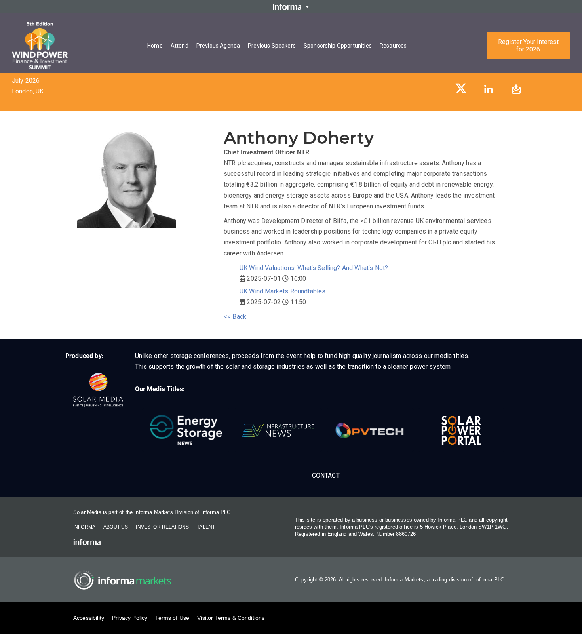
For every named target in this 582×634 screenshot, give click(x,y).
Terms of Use (172, 618)
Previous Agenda (218, 45)
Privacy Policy (129, 618)
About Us (115, 527)
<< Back (235, 316)
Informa (84, 527)
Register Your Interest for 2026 (528, 45)
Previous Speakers (272, 45)
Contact (326, 475)
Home (155, 45)
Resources (393, 45)
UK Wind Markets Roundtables (282, 291)
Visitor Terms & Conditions (230, 618)
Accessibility (88, 618)
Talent (206, 527)
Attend (179, 45)
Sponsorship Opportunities (338, 45)
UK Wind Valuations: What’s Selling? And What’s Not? (314, 268)
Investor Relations (162, 527)
